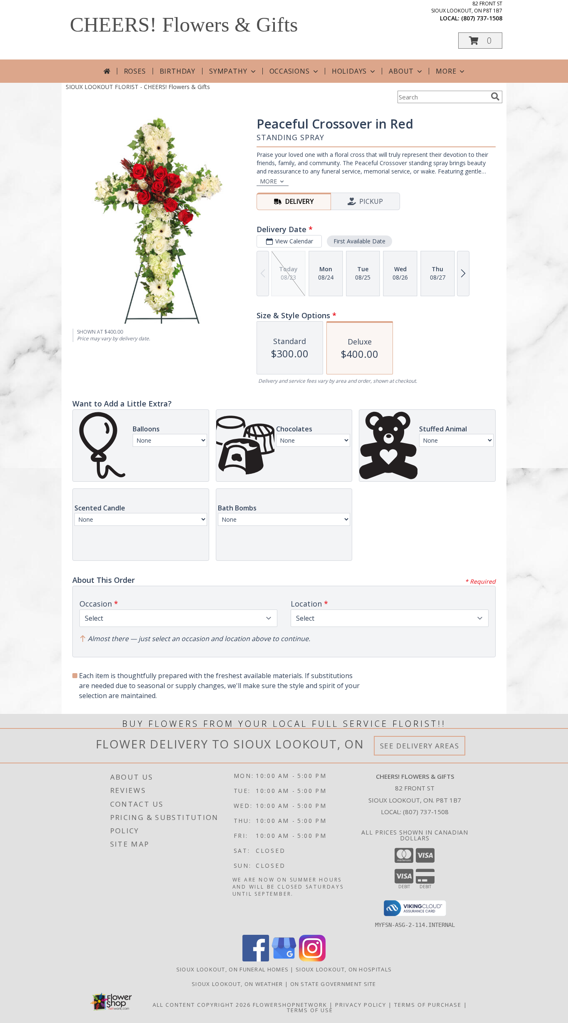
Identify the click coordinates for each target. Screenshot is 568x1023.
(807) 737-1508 (481, 18)
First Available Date (359, 241)
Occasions (289, 71)
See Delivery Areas (419, 746)
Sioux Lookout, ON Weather (237, 984)
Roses (135, 71)
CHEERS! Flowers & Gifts (184, 24)
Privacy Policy (360, 1004)
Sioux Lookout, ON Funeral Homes (232, 969)
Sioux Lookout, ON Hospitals (344, 969)
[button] (480, 40)
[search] (495, 96)
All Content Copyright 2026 (202, 1004)
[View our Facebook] (255, 959)
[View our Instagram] (312, 959)
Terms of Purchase (428, 1004)
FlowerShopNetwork (290, 1004)
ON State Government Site (333, 984)
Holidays (349, 71)
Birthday (177, 71)
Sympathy (228, 71)
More (446, 71)
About (401, 71)
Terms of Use (310, 1010)
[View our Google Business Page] (284, 959)
